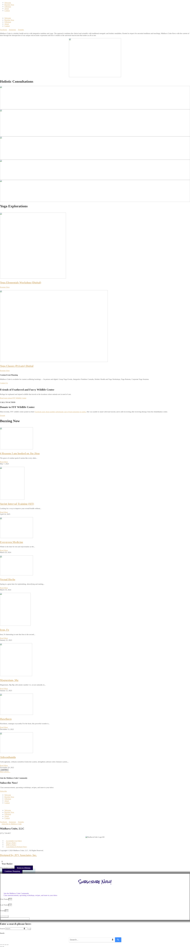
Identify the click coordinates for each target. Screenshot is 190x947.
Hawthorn (6, 718)
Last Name (4, 905)
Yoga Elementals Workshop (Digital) (20, 282)
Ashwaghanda (8, 757)
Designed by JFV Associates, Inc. (18, 855)
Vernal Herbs (7, 579)
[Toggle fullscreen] (3, 944)
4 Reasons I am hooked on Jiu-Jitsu (20, 453)
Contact (7, 11)
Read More (4, 462)
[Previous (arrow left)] (1, 946)
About (6, 9)
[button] (95, 14)
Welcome (7, 3)
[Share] (5, 944)
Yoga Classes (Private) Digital (16, 366)
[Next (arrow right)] (3, 946)
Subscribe (3, 791)
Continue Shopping (12, 871)
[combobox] (16, 929)
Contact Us (4, 383)
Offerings (7, 7)
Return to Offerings (23, 868)
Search (2, 929)
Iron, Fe (4, 629)
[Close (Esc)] (7, 944)
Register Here (5, 287)
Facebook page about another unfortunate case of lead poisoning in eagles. (61, 412)
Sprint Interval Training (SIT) (17, 503)
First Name (4, 899)
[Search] (29, 929)
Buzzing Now (9, 5)
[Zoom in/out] (1, 944)
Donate (2, 415)
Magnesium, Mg (9, 680)
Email (2, 911)
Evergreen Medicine (11, 542)
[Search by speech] (24, 929)
